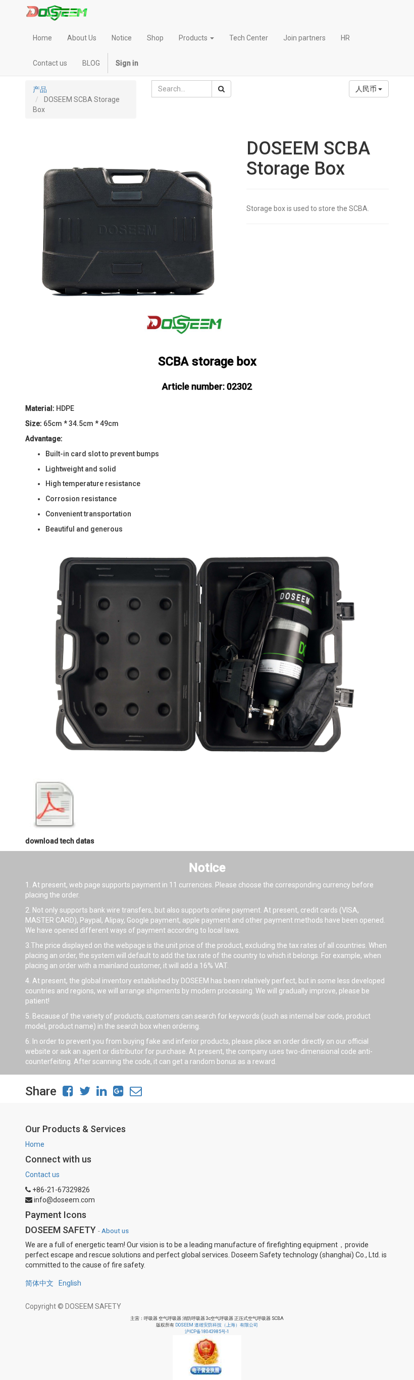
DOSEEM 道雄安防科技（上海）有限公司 (216, 1325)
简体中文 (39, 1283)
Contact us (42, 1175)
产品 (40, 89)
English (70, 1283)
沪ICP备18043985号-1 (207, 1331)
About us (115, 1231)
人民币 (366, 89)
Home (34, 1144)
